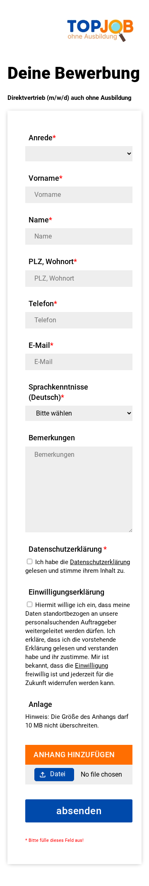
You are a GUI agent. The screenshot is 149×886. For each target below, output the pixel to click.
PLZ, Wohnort (53, 261)
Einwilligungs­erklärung (66, 592)
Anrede (42, 137)
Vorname (45, 178)
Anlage (40, 704)
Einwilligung (91, 665)
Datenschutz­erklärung (68, 549)
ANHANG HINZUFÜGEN (74, 754)
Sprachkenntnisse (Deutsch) (58, 392)
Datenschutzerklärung (100, 562)
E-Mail (41, 345)
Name (40, 219)
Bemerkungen (52, 437)
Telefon (43, 303)
